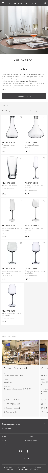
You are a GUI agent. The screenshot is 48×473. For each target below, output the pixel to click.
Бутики (4, 436)
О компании (6, 445)
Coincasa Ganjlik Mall (15, 368)
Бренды (4, 440)
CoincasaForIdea (12, 412)
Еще (3, 89)
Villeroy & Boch (8, 382)
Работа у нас (28, 436)
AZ (20, 458)
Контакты (27, 445)
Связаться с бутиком (24, 96)
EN (24, 458)
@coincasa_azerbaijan (13, 408)
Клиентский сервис (30, 440)
